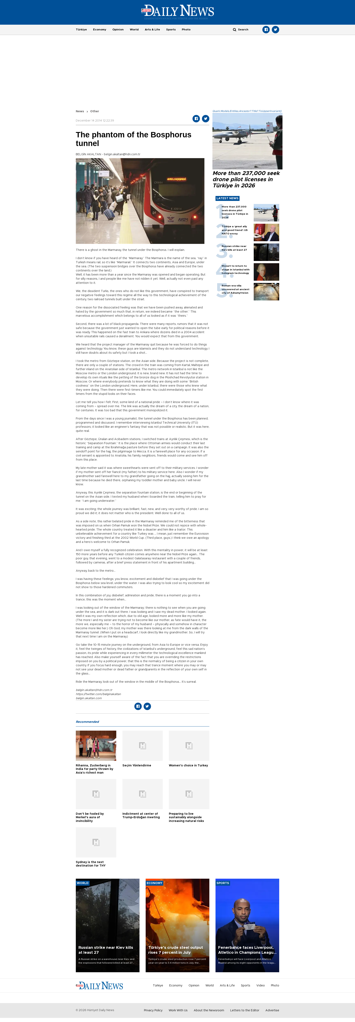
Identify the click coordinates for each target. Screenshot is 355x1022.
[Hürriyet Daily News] (177, 11)
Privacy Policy (153, 1010)
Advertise (272, 1010)
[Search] (234, 29)
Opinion (118, 29)
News (80, 111)
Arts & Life (152, 29)
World (134, 29)
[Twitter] (275, 29)
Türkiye (81, 29)
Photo (186, 29)
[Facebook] (266, 29)
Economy (99, 29)
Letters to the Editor (244, 1010)
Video (260, 985)
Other (94, 111)
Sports (171, 29)
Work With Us (178, 1010)
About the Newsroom (209, 1010)
